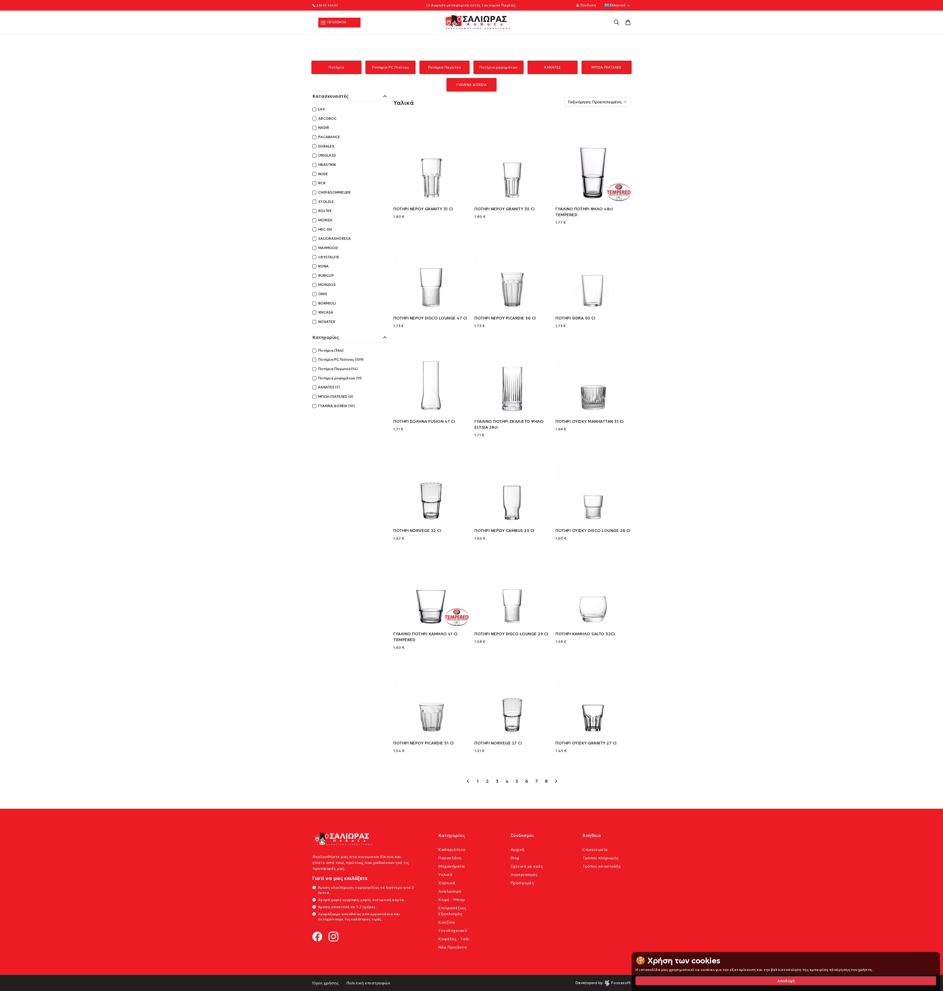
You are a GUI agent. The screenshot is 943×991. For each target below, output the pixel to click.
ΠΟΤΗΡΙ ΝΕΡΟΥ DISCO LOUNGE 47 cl (430, 318)
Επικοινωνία (595, 849)
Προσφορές (522, 882)
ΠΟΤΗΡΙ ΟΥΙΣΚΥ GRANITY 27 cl (586, 742)
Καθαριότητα (452, 849)
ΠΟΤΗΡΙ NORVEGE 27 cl (498, 742)
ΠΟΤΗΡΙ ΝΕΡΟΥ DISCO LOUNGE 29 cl (511, 633)
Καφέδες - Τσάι (454, 938)
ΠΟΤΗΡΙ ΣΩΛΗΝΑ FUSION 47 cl (424, 421)
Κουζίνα (446, 922)
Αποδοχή (786, 980)
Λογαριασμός (524, 874)
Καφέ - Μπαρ (451, 899)
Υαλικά (445, 874)
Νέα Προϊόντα (452, 947)
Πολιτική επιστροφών (368, 982)
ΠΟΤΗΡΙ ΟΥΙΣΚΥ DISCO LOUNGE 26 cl (592, 530)
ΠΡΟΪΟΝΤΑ (336, 22)
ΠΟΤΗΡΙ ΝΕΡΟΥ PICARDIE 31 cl (423, 742)
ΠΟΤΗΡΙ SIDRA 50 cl (575, 318)
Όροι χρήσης (325, 982)
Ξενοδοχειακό (452, 930)
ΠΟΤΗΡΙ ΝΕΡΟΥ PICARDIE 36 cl (505, 318)
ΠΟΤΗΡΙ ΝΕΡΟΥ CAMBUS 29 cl (504, 530)
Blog (515, 857)
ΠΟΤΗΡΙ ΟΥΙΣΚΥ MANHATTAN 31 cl (589, 421)
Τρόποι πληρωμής (600, 857)
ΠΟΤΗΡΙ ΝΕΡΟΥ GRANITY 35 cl (504, 208)
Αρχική (518, 849)
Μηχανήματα (451, 866)
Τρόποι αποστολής (601, 866)
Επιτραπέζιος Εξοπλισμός (452, 910)
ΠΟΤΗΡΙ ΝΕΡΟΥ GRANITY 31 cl (423, 208)
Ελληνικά (617, 5)
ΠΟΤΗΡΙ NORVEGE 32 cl (417, 530)
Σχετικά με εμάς (527, 866)
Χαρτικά (446, 882)
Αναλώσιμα (449, 891)
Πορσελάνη (450, 857)
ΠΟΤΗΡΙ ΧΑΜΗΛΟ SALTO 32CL (585, 633)
